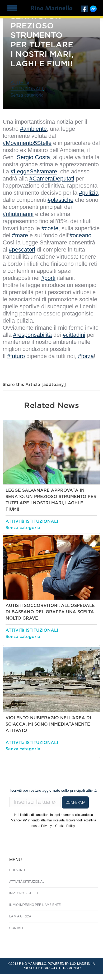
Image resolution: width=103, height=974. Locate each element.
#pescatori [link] (22, 249)
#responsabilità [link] (32, 335)
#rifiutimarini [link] (18, 214)
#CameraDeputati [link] (51, 178)
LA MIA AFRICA (20, 916)
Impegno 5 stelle (24, 893)
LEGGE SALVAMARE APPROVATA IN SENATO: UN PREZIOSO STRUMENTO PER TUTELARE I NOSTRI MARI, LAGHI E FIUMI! (51, 499)
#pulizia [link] (89, 192)
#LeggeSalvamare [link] (34, 171)
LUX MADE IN (80, 964)
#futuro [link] (16, 356)
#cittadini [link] (74, 335)
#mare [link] (20, 235)
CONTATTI (16, 928)
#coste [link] (49, 228)
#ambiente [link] (33, 128)
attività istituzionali (27, 881)
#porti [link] (48, 278)
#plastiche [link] (60, 200)
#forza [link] (86, 356)
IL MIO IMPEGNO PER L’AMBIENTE (35, 905)
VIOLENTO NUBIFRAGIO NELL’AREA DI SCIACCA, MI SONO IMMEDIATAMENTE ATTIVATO (48, 724)
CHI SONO (17, 870)
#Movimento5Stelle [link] (27, 143)
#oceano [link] (80, 235)
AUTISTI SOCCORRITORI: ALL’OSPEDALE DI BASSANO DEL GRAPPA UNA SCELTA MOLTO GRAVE (50, 612)
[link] (33, 157)
